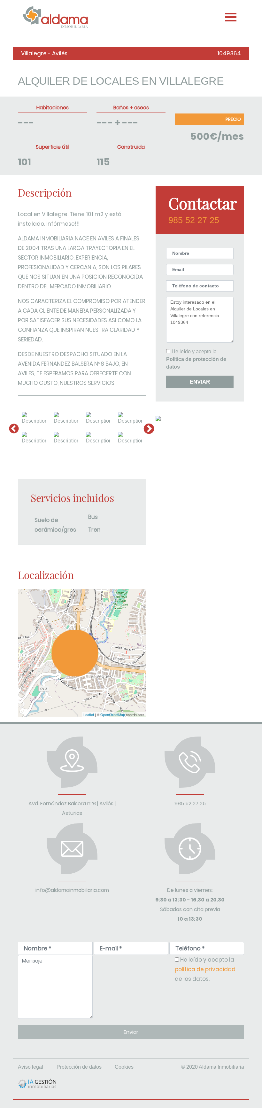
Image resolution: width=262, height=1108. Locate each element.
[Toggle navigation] (230, 15)
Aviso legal (30, 1067)
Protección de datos (79, 1067)
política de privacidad (205, 969)
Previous (13, 428)
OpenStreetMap (112, 714)
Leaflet (88, 714)
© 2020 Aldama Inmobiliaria (212, 1067)
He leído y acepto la (196, 359)
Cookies (124, 1067)
